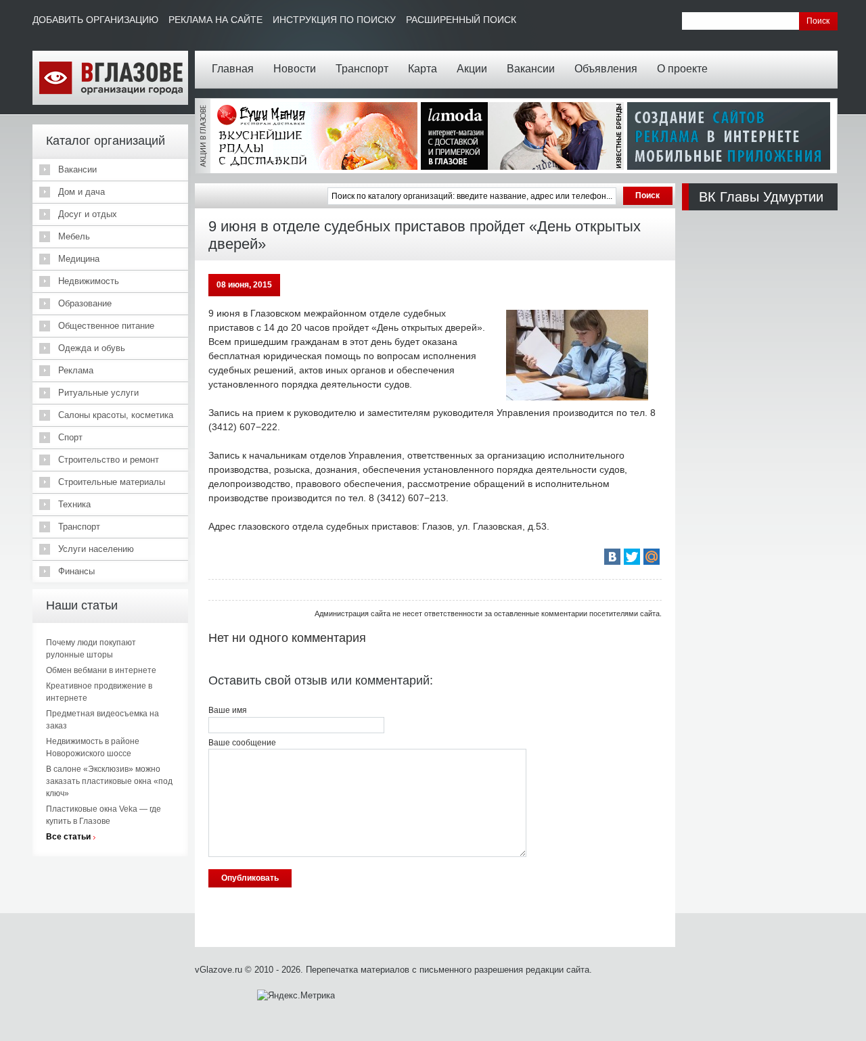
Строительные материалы (111, 482)
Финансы (76, 571)
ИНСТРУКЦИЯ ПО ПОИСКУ (334, 19)
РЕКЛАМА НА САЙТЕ (215, 19)
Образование (85, 303)
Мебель (74, 236)
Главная (233, 68)
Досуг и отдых (87, 214)
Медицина (78, 259)
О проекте (682, 68)
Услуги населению (96, 549)
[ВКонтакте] (612, 557)
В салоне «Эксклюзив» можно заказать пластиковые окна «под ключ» (109, 781)
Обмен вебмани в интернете (101, 670)
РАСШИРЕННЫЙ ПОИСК (461, 19)
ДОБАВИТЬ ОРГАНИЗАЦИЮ (95, 19)
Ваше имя (227, 710)
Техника (74, 504)
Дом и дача (81, 192)
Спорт (70, 437)
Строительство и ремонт (108, 460)
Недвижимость (88, 281)
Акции (472, 68)
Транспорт (362, 68)
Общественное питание (106, 326)
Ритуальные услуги (98, 393)
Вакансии (531, 68)
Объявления (605, 68)
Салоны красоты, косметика (115, 415)
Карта (422, 68)
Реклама (75, 370)
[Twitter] (632, 557)
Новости (294, 68)
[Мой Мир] (651, 557)
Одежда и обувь (91, 348)
